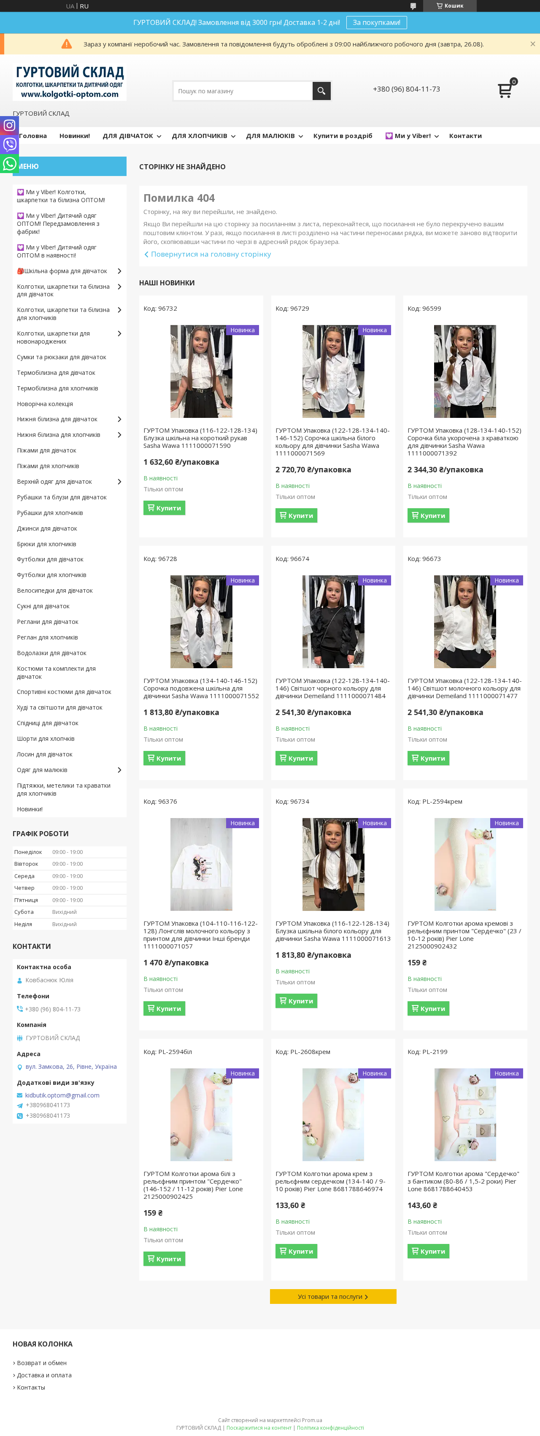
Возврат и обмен (42, 1363)
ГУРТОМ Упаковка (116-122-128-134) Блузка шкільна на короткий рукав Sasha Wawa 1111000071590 (200, 437)
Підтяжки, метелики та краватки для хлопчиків (64, 789)
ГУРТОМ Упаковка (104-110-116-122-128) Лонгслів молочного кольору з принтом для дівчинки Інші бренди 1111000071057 (200, 934)
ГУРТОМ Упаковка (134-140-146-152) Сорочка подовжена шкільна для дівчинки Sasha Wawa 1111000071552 (201, 688)
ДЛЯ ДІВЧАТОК (128, 135)
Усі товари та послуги (330, 1296)
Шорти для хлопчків (46, 738)
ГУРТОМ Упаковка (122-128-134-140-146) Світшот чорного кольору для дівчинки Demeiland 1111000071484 (332, 688)
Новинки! (74, 135)
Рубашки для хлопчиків (50, 513)
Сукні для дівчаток (43, 606)
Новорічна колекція (45, 404)
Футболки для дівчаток (50, 559)
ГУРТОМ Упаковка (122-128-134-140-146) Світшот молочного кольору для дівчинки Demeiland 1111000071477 (465, 688)
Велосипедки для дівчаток (55, 590)
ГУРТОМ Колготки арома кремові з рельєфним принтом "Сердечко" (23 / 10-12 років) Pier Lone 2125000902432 (464, 934)
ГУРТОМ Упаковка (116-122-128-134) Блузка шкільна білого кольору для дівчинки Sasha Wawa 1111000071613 (333, 930)
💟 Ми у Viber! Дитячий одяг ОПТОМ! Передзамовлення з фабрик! (58, 223)
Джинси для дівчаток (47, 528)
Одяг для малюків (42, 770)
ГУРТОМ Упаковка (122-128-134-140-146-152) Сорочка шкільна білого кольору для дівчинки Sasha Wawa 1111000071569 (332, 441)
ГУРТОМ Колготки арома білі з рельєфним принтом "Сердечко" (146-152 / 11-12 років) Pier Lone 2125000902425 (193, 1185)
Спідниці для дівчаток (47, 723)
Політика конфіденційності (330, 1427)
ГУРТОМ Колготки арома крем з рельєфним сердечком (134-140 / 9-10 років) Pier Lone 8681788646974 (330, 1181)
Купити (169, 508)
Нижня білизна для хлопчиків (58, 435)
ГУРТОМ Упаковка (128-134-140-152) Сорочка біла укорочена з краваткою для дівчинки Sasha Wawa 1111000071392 (464, 441)
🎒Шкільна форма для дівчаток (62, 271)
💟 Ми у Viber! (408, 135)
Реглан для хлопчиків (47, 637)
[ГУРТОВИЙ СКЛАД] (70, 81)
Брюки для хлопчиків (46, 544)
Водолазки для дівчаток (51, 653)
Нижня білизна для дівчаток (57, 419)
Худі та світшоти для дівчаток (60, 707)
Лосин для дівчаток (45, 754)
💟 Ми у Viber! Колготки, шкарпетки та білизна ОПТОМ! (61, 196)
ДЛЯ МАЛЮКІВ (270, 135)
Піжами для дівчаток (46, 450)
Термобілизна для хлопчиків (57, 388)
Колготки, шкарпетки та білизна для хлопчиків (63, 314)
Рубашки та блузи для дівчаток (62, 497)
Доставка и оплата (44, 1375)
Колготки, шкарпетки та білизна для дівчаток (63, 290)
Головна (33, 135)
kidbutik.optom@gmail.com (62, 1095)
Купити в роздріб (343, 135)
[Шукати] (322, 91)
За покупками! (376, 22)
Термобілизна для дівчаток (56, 372)
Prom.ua (312, 1420)
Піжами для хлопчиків (48, 466)
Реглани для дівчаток (47, 622)
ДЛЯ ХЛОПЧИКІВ (199, 135)
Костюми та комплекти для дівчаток (56, 672)
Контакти (465, 135)
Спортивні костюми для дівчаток (64, 692)
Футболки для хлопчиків (51, 575)
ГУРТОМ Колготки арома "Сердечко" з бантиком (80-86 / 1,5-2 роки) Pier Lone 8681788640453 (463, 1181)
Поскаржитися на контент (259, 1427)
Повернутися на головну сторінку (211, 254)
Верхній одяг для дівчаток (54, 481)
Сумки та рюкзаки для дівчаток (61, 357)
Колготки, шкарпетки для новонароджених (53, 337)
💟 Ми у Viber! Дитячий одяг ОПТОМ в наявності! (57, 251)
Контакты (31, 1387)
